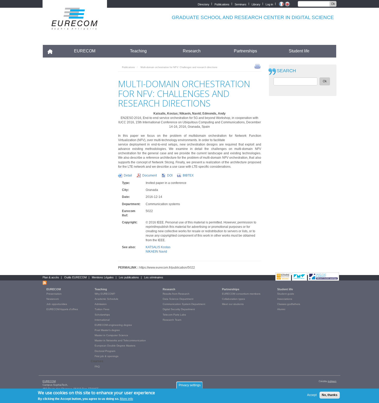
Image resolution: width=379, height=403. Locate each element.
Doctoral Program (105, 351)
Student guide (285, 293)
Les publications (129, 277)
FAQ (97, 366)
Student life (299, 51)
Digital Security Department (179, 309)
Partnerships (245, 51)
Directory (203, 4)
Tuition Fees (102, 309)
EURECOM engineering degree (113, 325)
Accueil (52, 51)
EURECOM (84, 51)
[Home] (75, 26)
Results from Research (176, 293)
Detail (128, 175)
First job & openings (106, 356)
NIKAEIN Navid (156, 251)
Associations (284, 298)
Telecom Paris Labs (174, 314)
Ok (333, 4)
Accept (312, 395)
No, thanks (329, 395)
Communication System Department (184, 304)
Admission (101, 304)
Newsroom (52, 298)
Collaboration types (233, 298)
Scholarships (102, 314)
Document (149, 175)
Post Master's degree (107, 330)
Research (192, 51)
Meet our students (233, 304)
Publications (222, 4)
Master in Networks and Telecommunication (120, 340)
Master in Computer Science (111, 335)
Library (256, 4)
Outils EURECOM (75, 277)
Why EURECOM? (105, 293)
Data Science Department (178, 298)
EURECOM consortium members (241, 293)
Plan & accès (51, 277)
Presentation (54, 293)
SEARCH (286, 70)
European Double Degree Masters (115, 345)
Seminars (240, 4)
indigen (332, 381)
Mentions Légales (103, 277)
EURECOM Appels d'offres (62, 309)
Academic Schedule (106, 298)
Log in (269, 4)
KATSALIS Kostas (158, 247)
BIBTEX (188, 175)
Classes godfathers (288, 304)
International (102, 319)
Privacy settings (190, 385)
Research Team (172, 319)
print (257, 66)
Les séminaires (153, 277)
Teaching (138, 51)
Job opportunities (56, 304)
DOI (169, 175)
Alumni (281, 309)
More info (126, 399)
